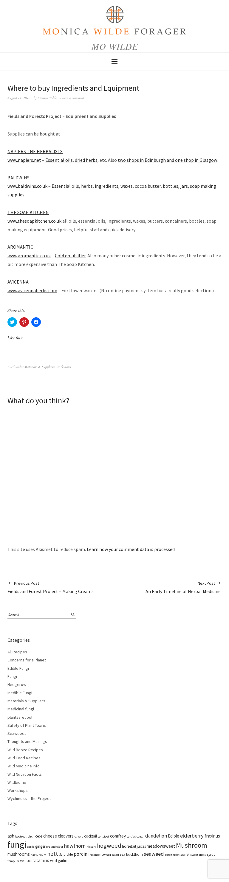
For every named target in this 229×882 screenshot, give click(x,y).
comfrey (118, 836)
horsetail (129, 846)
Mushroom (191, 845)
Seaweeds (17, 733)
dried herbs (86, 160)
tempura (13, 861)
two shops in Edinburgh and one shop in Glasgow (167, 160)
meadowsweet (161, 846)
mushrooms (18, 854)
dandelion (156, 835)
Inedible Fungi (19, 692)
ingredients (106, 186)
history (91, 847)
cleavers (66, 836)
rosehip (94, 855)
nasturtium (38, 855)
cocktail (90, 836)
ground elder (54, 847)
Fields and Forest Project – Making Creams (50, 587)
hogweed (109, 845)
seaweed (154, 853)
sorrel (184, 854)
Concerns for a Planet (26, 660)
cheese (50, 836)
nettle (55, 853)
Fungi (12, 676)
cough (140, 836)
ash (10, 836)
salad (115, 855)
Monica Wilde (47, 98)
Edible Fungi (18, 668)
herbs (87, 186)
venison (26, 860)
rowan (105, 854)
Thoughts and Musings (27, 741)
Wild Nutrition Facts (24, 774)
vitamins (41, 860)
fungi (16, 844)
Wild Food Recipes (24, 758)
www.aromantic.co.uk (29, 255)
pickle (68, 854)
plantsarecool (19, 717)
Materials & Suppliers (39, 366)
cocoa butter (148, 186)
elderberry (192, 835)
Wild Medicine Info (23, 766)
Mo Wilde (115, 46)
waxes (126, 186)
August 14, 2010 (18, 98)
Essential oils (59, 160)
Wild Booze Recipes (25, 749)
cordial (131, 836)
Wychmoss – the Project (29, 798)
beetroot (21, 836)
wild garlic (58, 860)
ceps (38, 836)
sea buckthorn (131, 854)
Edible (173, 836)
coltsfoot (103, 836)
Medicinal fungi (20, 709)
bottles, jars (175, 186)
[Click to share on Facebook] (36, 322)
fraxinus (212, 836)
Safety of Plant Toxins (26, 725)
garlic (30, 847)
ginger (40, 846)
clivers (79, 836)
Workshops (63, 366)
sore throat (172, 855)
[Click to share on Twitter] (12, 322)
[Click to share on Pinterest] (24, 322)
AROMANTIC (20, 247)
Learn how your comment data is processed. (131, 549)
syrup (211, 854)
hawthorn (75, 845)
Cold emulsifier (70, 255)
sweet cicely (198, 855)
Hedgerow (16, 684)
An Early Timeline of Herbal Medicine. (184, 587)
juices (141, 846)
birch (30, 836)
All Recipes (17, 652)
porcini (81, 854)
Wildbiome (16, 782)
